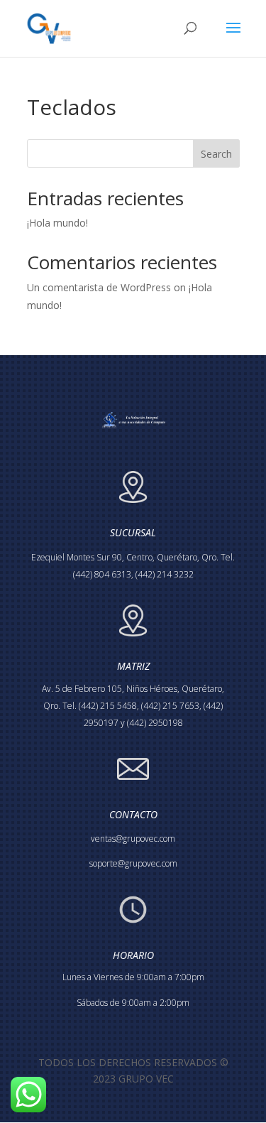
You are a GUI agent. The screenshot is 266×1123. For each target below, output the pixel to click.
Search (216, 154)
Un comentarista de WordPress (99, 287)
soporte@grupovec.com (133, 863)
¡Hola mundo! (57, 222)
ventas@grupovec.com (133, 838)
